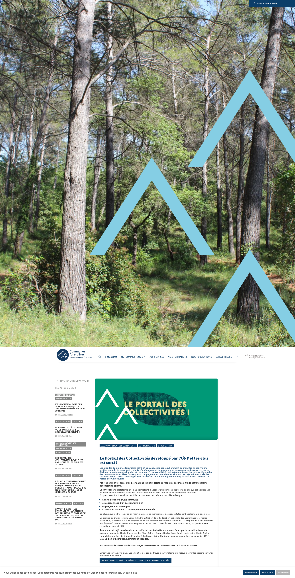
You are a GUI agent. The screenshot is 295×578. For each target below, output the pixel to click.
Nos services (156, 356)
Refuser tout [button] (267, 572)
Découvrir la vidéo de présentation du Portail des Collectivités (137, 560)
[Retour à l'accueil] (99, 356)
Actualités (111, 356)
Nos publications (201, 356)
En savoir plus (129, 572)
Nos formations (178, 356)
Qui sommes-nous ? (133, 356)
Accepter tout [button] (251, 572)
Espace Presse (224, 356)
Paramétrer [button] (283, 572)
